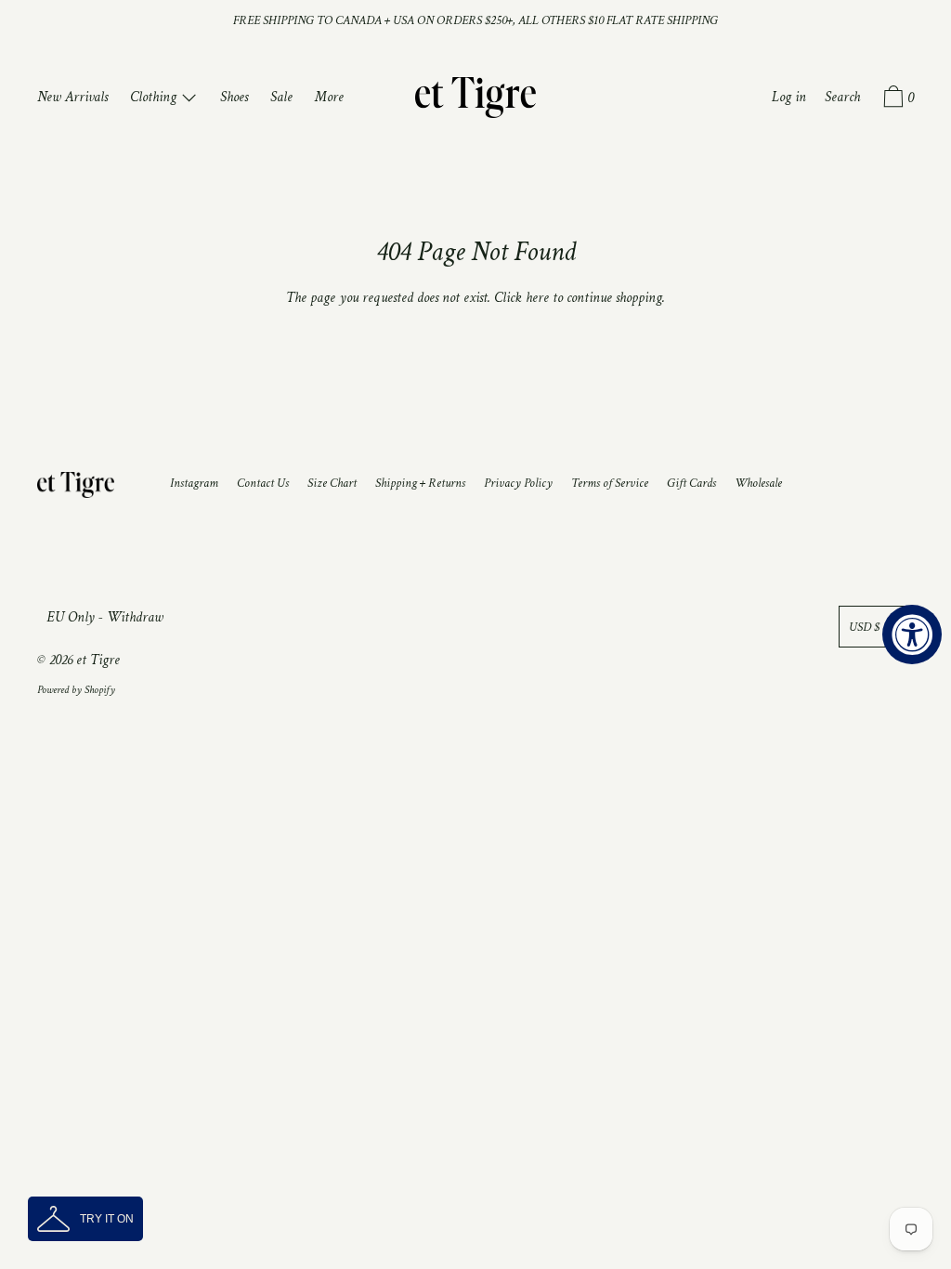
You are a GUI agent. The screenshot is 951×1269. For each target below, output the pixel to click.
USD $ (864, 626)
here (537, 297)
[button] (85, 1219)
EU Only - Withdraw (104, 617)
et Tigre (98, 660)
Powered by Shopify (76, 690)
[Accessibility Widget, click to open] (912, 634)
